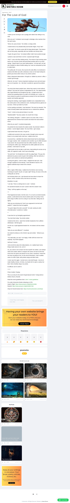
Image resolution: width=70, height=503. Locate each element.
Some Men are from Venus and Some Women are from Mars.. (10, 439)
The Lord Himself (36, 301)
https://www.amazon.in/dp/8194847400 (22, 286)
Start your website (52, 1)
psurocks (24, 350)
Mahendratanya (6, 377)
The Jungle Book (6, 421)
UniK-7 (10, 12)
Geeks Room (45, 501)
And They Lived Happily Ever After (17, 301)
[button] (63, 6)
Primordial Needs (7, 396)
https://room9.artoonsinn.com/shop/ (33, 289)
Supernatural (5, 12)
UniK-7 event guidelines (31, 279)
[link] (4, 33)
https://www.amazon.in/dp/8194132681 (26, 284)
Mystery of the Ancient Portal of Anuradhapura (33, 376)
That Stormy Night (7, 459)
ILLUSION (28, 396)
